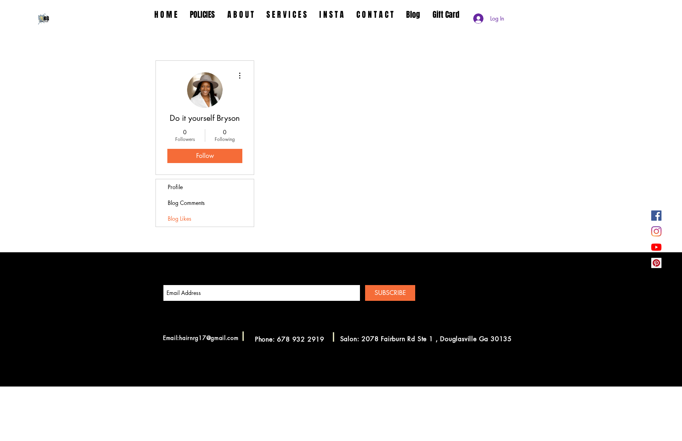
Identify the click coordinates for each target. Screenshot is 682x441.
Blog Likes (179, 218)
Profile (175, 187)
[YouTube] (656, 247)
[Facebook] (656, 215)
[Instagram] (656, 231)
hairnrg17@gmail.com (208, 338)
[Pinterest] (656, 263)
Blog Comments (186, 202)
